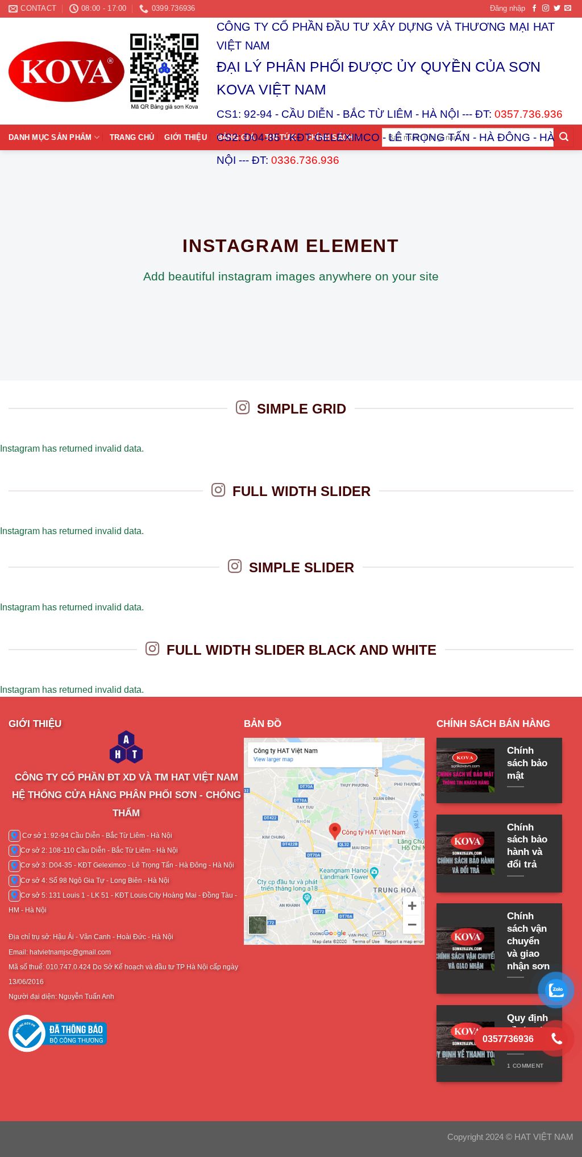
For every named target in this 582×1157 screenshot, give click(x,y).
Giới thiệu (185, 137)
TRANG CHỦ (132, 137)
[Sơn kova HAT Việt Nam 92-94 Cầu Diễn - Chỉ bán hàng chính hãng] (104, 71)
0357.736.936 (528, 114)
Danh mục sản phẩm (50, 137)
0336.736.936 (305, 160)
